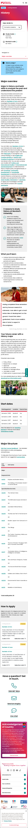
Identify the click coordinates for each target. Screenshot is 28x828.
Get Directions (6, 792)
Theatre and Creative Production (11, 158)
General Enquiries (7, 788)
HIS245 (4, 566)
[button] (23, 3)
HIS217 (3, 552)
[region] (14, 818)
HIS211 (3, 520)
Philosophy (7, 154)
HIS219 (3, 559)
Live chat (14, 716)
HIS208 (4, 507)
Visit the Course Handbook (9, 448)
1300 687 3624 (14, 691)
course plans (21, 457)
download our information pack (11, 378)
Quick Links (5, 779)
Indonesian (13, 180)
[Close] (26, 811)
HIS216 (3, 543)
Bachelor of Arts (12, 101)
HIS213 (3, 527)
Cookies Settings (14, 825)
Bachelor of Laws (7, 647)
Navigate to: (5, 52)
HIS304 (4, 580)
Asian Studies (5, 180)
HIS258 (4, 573)
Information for (6, 775)
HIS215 (3, 535)
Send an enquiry (14, 704)
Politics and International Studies (10, 164)
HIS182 (3, 483)
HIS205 (4, 493)
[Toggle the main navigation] (26, 3)
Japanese (22, 180)
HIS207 (4, 500)
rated (21, 238)
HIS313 (3, 587)
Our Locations (6, 784)
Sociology (7, 170)
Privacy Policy (8, 821)
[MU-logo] (6, 3)
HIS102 (3, 479)
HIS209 (4, 513)
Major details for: (8, 23)
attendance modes (7, 431)
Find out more (14, 755)
